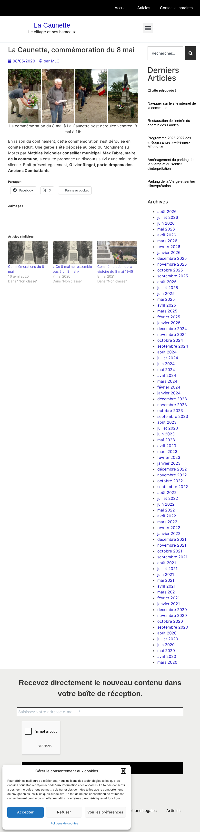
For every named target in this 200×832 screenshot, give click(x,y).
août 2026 (167, 211)
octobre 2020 (170, 621)
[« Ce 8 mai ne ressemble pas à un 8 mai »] (72, 252)
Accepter (25, 812)
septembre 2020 (172, 627)
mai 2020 (166, 650)
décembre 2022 (172, 469)
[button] (123, 771)
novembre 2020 (172, 615)
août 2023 (167, 422)
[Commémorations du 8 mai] (28, 252)
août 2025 (167, 281)
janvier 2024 (168, 393)
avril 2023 (166, 445)
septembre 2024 (172, 346)
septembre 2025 (172, 275)
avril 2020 (166, 656)
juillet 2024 (167, 357)
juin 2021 (165, 574)
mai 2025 (166, 299)
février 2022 (168, 527)
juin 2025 (166, 293)
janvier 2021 (168, 603)
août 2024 (167, 352)
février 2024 (168, 387)
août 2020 (167, 633)
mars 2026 (167, 240)
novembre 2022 (172, 474)
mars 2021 (167, 592)
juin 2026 (166, 223)
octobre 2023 (170, 410)
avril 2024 (166, 375)
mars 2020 (167, 662)
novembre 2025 (172, 264)
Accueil (121, 8)
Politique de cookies (64, 823)
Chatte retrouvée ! (162, 90)
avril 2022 (166, 515)
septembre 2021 (172, 556)
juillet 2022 (167, 498)
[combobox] (165, 53)
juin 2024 (166, 363)
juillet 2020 (167, 638)
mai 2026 (166, 229)
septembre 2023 (172, 416)
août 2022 (167, 492)
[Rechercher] (190, 53)
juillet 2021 (167, 568)
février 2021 (168, 597)
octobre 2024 (170, 340)
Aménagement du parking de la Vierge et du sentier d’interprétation (170, 164)
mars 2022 (167, 521)
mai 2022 (166, 510)
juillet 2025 (167, 287)
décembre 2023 (172, 398)
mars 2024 (167, 381)
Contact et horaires (176, 8)
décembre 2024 (172, 328)
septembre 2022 (172, 486)
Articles (143, 8)
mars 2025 (167, 311)
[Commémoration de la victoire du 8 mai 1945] (117, 252)
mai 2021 (165, 580)
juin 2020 (166, 644)
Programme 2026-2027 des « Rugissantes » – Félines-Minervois (169, 142)
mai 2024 (166, 369)
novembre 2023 (172, 404)
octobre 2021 (169, 551)
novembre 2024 (172, 334)
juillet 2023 (167, 428)
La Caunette (52, 25)
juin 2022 (166, 504)
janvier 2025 (168, 322)
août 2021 (166, 562)
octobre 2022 (170, 480)
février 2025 (168, 316)
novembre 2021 (171, 545)
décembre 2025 (172, 258)
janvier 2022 (168, 533)
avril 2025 (166, 305)
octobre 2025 (170, 270)
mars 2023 (167, 451)
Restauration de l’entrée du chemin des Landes (169, 123)
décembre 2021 (171, 539)
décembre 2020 (172, 609)
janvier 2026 (168, 252)
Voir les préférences (105, 812)
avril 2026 (166, 234)
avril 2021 (166, 586)
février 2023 (168, 457)
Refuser (64, 812)
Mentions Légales (140, 810)
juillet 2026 (167, 217)
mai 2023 (166, 439)
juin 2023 (166, 433)
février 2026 (168, 246)
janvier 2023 (168, 463)
